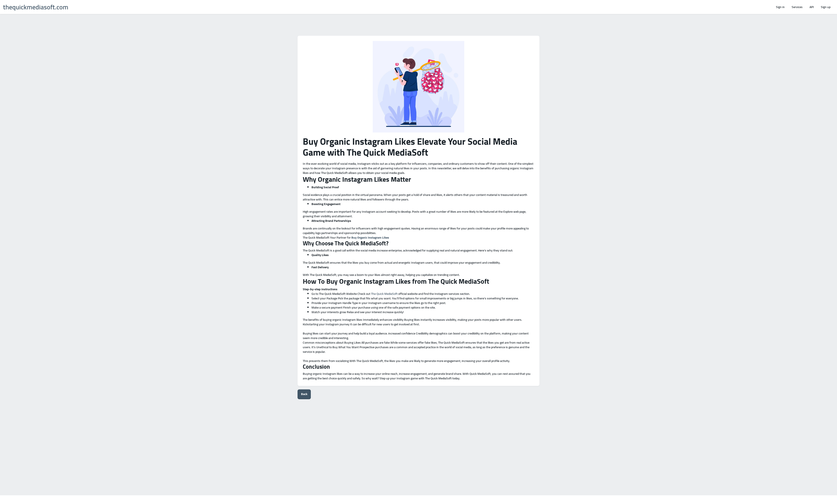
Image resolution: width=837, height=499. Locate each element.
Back (304, 394)
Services (797, 7)
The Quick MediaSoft (384, 294)
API (812, 7)
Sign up (825, 7)
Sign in (780, 7)
